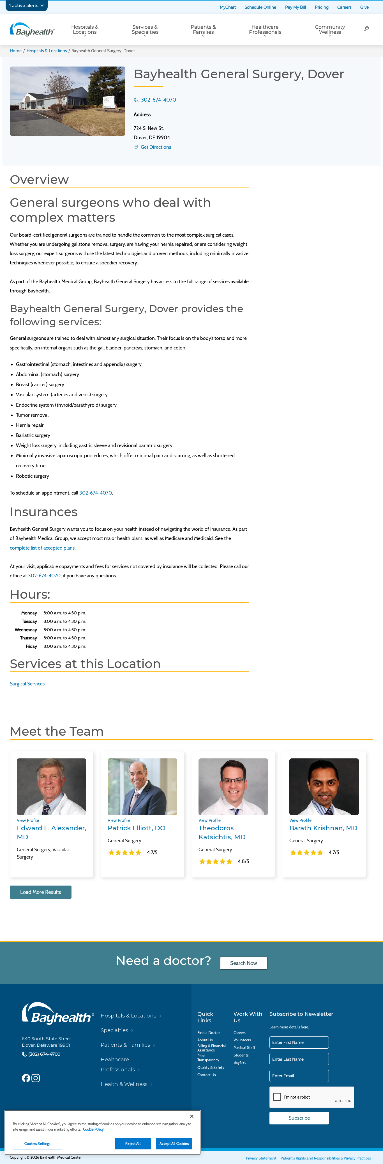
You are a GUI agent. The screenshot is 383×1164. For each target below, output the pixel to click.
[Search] (367, 29)
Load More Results (40, 892)
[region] (102, 1132)
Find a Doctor (208, 1033)
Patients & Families (203, 29)
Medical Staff (244, 1048)
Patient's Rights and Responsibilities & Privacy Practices (326, 1158)
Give (364, 7)
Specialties (114, 1030)
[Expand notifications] (42, 5)
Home (16, 50)
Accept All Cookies (174, 1143)
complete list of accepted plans (42, 548)
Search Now (243, 963)
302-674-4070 (158, 100)
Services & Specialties (145, 29)
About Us (205, 1040)
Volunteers (242, 1040)
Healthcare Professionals (265, 29)
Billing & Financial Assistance (211, 1048)
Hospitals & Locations (84, 29)
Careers (344, 7)
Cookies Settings (37, 1143)
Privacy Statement (261, 1158)
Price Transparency (208, 1058)
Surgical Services (27, 684)
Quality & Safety (210, 1067)
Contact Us (206, 1075)
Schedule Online (260, 7)
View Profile (28, 820)
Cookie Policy (93, 1129)
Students (241, 1055)
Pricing (322, 7)
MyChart (228, 7)
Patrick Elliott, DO (136, 828)
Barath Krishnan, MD (323, 828)
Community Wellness (330, 29)
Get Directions (155, 147)
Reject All (132, 1143)
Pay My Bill (295, 7)
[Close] (192, 1116)
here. (305, 1027)
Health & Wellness (124, 1084)
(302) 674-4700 (43, 1054)
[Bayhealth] (32, 29)
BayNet (240, 1062)
